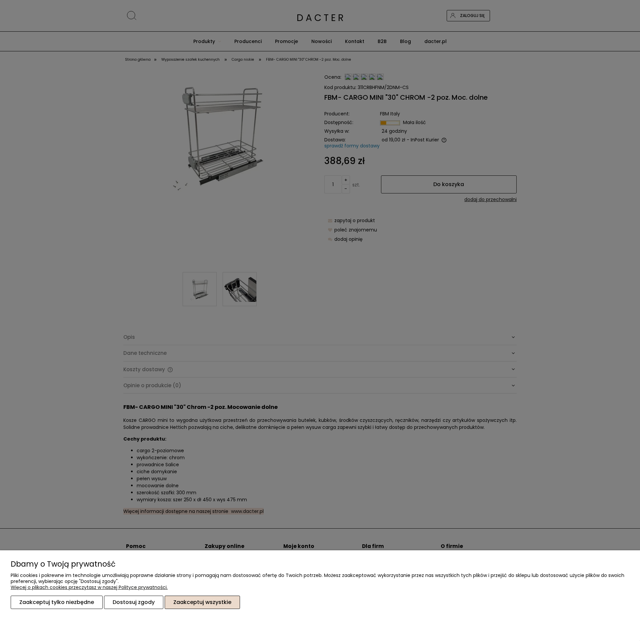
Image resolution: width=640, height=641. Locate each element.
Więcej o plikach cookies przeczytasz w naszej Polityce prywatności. (89, 587)
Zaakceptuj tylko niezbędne (56, 602)
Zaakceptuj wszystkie (202, 602)
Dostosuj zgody (134, 602)
